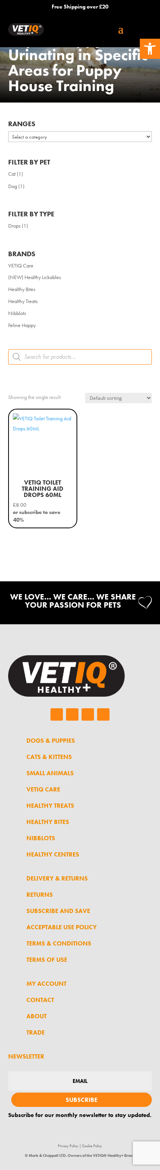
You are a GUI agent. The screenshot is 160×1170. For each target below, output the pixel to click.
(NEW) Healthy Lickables (34, 277)
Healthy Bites (21, 289)
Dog (12, 186)
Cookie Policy (92, 1145)
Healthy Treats (23, 301)
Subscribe (81, 1100)
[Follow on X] (88, 714)
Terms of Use (46, 960)
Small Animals (50, 773)
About (36, 1016)
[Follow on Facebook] (56, 714)
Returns (39, 895)
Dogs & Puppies (50, 741)
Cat (12, 173)
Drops (14, 225)
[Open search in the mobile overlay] (80, 357)
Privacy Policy (68, 1145)
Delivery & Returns (57, 878)
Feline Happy (22, 325)
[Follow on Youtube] (103, 714)
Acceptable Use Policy (61, 927)
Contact (40, 1000)
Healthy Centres (52, 854)
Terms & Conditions (58, 943)
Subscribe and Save (58, 911)
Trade (35, 1032)
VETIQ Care (20, 265)
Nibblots (17, 313)
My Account (46, 984)
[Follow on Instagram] (72, 714)
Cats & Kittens (49, 757)
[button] (150, 49)
